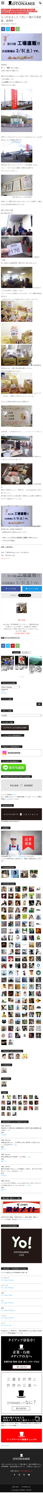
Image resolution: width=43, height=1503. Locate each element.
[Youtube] (29, 1475)
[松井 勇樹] (10, 896)
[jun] (31, 910)
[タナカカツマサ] (4, 986)
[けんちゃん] (31, 1097)
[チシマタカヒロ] (38, 944)
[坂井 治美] (10, 958)
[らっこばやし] (24, 937)
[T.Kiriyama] (17, 965)
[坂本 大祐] (4, 1070)
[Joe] (4, 937)
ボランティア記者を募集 (18, 856)
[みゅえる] (17, 993)
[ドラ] (31, 1103)
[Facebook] (3, 29)
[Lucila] (4, 930)
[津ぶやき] (17, 937)
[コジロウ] (4, 1084)
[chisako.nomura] (10, 1035)
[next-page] (23, 676)
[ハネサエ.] (31, 889)
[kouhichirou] (9, 1103)
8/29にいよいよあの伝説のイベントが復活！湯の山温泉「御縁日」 (21, 668)
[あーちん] (4, 958)
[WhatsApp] (17, 29)
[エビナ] (24, 1007)
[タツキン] (31, 944)
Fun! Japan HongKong (8, 1310)
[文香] (38, 993)
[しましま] (24, 1000)
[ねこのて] (20, 1108)
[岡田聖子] (4, 889)
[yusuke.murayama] (5, 874)
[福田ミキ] (15, 874)
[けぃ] (10, 910)
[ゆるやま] (24, 951)
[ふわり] (4, 993)
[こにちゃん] (17, 917)
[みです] (10, 1028)
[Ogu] (14, 1097)
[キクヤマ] (10, 1000)
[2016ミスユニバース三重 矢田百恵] (17, 1007)
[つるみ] (10, 1014)
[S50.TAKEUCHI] (4, 944)
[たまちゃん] (38, 979)
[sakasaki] (10, 937)
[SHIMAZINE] (38, 889)
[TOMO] (38, 930)
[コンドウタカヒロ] (10, 1042)
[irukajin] (9, 1114)
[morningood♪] (3, 1108)
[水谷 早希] (10, 1021)
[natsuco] (24, 910)
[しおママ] (38, 896)
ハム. (12, 638)
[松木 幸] (17, 924)
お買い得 (7, 638)
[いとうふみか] (24, 1014)
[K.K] (4, 1028)
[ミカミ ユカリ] (4, 1056)
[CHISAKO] (24, 965)
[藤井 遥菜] (31, 986)
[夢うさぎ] (38, 958)
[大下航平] (10, 979)
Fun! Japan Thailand (7, 1303)
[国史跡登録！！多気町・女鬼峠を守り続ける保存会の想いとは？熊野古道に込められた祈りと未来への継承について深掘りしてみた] (35, 661)
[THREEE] (36, 1103)
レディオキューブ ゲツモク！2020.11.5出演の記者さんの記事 (23, 11)
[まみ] (25, 1097)
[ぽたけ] (10, 924)
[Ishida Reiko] (24, 1028)
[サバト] (31, 937)
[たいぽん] (4, 979)
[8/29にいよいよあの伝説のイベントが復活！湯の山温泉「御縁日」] (21, 661)
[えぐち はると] (24, 924)
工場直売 (17, 638)
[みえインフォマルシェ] (38, 965)
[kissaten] (38, 972)
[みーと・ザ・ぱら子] (24, 917)
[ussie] (10, 993)
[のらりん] (10, 965)
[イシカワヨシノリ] (17, 930)
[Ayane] (17, 986)
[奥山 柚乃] (4, 1035)
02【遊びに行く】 (10, 7)
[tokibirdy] (31, 958)
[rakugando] (36, 1108)
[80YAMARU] (4, 1014)
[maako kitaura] (10, 1056)
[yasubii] (31, 930)
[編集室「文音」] (31, 993)
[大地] (31, 1108)
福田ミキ (3, 1149)
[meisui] (4, 972)
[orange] (24, 896)
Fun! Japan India (6, 1325)
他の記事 (16, 652)
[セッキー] (24, 958)
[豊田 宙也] (14, 1108)
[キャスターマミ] (24, 889)
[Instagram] (19, 1475)
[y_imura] (4, 903)
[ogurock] (17, 903)
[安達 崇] (38, 951)
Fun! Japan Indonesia (7, 1280)
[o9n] (17, 1028)
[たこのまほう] (4, 924)
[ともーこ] (34, 874)
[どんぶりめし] (3, 1103)
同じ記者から (25, 652)
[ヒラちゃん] (3, 1114)
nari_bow (6, 24)
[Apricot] (24, 1056)
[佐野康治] (10, 889)
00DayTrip (32, 665)
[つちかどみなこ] (38, 903)
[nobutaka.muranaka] (17, 1021)
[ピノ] (17, 1014)
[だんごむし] (38, 1007)
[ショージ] (31, 951)
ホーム (2, 7)
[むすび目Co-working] (4, 1042)
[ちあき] (4, 965)
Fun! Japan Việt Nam (7, 1318)
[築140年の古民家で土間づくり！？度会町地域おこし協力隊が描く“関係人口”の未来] (7, 661)
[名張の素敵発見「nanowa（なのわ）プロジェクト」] (24, 944)
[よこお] (25, 1108)
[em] (24, 1035)
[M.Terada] (24, 1021)
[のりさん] (17, 979)
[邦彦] (17, 944)
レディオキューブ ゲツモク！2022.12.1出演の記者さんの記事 (15, 13)
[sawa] (31, 924)
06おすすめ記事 (5, 11)
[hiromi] (10, 903)
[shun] (31, 903)
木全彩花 (3, 1135)
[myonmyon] (31, 972)
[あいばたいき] (31, 1007)
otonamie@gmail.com (26, 1471)
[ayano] (31, 1014)
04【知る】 (24, 9)
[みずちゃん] (4, 1000)
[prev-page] (20, 676)
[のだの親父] (9, 1108)
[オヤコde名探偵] (31, 1035)
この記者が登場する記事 (21, 633)
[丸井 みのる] (17, 1000)
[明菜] (4, 1007)
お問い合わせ (15, 1487)
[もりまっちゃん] (31, 917)
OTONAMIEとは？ (26, 1487)
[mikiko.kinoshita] (38, 937)
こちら (7, 799)
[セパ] (10, 917)
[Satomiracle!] (10, 1007)
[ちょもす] (38, 1000)
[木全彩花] (4, 951)
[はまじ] (17, 889)
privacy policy (5, 1445)
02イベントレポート (15, 9)
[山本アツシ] (38, 924)
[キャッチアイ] (4, 1021)
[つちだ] (24, 972)
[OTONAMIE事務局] (3, 1097)
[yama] (24, 986)
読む (9, 1130)
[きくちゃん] (24, 930)
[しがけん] (31, 1021)
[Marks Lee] (20, 1103)
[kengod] (25, 1103)
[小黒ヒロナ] (31, 896)
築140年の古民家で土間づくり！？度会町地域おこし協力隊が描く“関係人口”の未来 (7, 668)
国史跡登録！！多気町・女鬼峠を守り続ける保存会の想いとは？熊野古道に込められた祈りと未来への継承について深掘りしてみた (35, 670)
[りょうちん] (10, 951)
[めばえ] (31, 1028)
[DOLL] (38, 910)
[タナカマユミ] (38, 917)
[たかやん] (4, 917)
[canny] (17, 958)
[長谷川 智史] (38, 1028)
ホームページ (5, 558)
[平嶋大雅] (31, 979)
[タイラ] (31, 965)
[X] (8, 29)
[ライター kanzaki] (17, 896)
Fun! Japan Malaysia (7, 1288)
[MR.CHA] (38, 986)
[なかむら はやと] (24, 979)
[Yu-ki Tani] (31, 1000)
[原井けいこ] (10, 972)
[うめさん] (38, 1014)
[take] (14, 1114)
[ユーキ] (17, 972)
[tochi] (10, 944)
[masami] (10, 986)
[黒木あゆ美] (10, 930)
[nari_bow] (24, 874)
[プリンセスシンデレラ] (4, 896)
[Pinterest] (13, 29)
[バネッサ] (9, 1097)
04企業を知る (31, 9)
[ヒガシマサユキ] (17, 1056)
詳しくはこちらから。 (27, 1219)
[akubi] (17, 951)
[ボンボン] (14, 1103)
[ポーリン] (38, 1035)
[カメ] (17, 1035)
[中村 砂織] (38, 1021)
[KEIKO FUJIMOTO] (24, 993)
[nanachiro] (24, 903)
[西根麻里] (17, 910)
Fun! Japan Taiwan (6, 1295)
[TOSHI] (4, 910)
